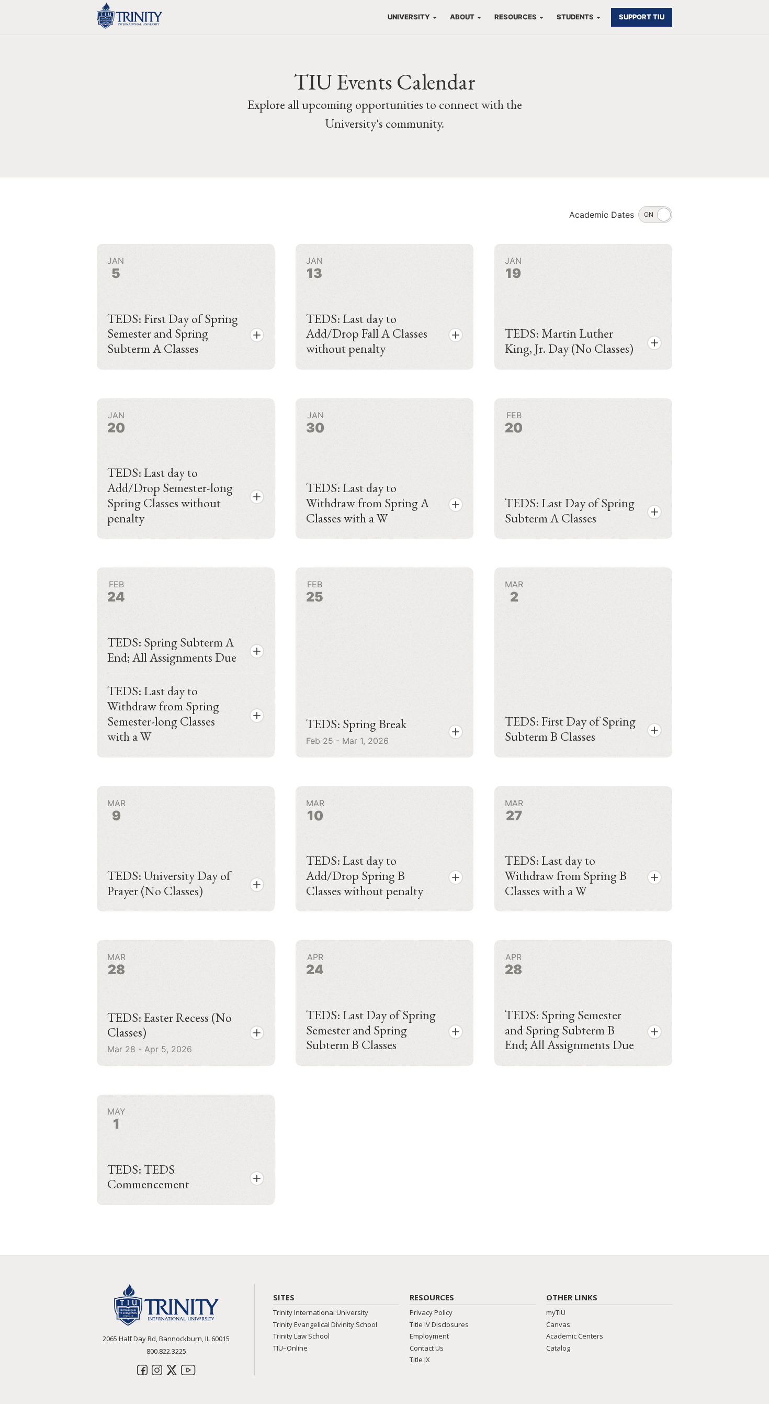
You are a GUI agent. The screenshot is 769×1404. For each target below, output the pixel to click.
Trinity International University (320, 1312)
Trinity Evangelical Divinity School (325, 1324)
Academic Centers (574, 1336)
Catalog (558, 1348)
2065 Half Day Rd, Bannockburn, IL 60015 (166, 1338)
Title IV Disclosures (439, 1324)
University (409, 17)
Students (575, 17)
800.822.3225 (166, 1351)
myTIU (556, 1312)
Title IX (420, 1359)
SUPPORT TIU (641, 17)
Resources (515, 17)
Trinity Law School (301, 1336)
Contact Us (427, 1348)
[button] (257, 335)
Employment (429, 1336)
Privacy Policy (431, 1312)
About (462, 17)
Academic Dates (601, 214)
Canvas (558, 1324)
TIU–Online (290, 1348)
